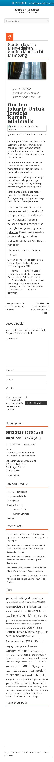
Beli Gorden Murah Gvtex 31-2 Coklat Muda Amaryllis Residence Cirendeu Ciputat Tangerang (26, 559)
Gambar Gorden (14, 505)
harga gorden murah (34, 654)
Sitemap (11, 518)
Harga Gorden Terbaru (25, 661)
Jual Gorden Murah (32, 675)
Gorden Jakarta (19, 280)
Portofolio (36, 277)
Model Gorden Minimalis (30, 683)
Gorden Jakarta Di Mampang (30, 273)
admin (15, 270)
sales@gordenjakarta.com (24, 444)
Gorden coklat (29, 602)
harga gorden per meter (16, 658)
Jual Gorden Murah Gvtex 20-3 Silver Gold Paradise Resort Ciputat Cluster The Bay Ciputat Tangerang (26, 548)
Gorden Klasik (19, 509)
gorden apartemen (34, 598)
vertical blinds (25, 696)
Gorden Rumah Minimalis (22, 632)
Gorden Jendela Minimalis (29, 611)
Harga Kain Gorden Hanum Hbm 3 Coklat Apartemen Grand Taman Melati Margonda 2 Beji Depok (27, 537)
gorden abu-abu (15, 598)
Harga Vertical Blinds (16, 496)
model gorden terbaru (31, 689)
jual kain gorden (32, 679)
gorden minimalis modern (16, 621)
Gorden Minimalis (21, 513)
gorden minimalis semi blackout (20, 623)
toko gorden (18, 693)
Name (10, 370)
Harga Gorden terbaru (17, 491)
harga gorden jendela (16, 646)
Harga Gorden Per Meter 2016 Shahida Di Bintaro (14, 306)
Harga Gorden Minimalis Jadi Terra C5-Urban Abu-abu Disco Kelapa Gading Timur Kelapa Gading (27, 578)
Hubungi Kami (13, 500)
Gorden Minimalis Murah (37, 620)
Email (9, 379)
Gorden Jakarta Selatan (19, 277)
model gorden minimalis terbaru (20, 686)
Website (10, 388)
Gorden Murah (31, 627)
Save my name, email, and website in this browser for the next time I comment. (15, 403)
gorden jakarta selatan (19, 286)
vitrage (35, 696)
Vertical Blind (12, 696)
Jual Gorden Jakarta (21, 671)
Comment (11, 338)
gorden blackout (14, 601)
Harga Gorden (32, 640)
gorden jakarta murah (29, 283)
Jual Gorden (24, 665)
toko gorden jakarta (33, 693)
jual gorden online (14, 679)
